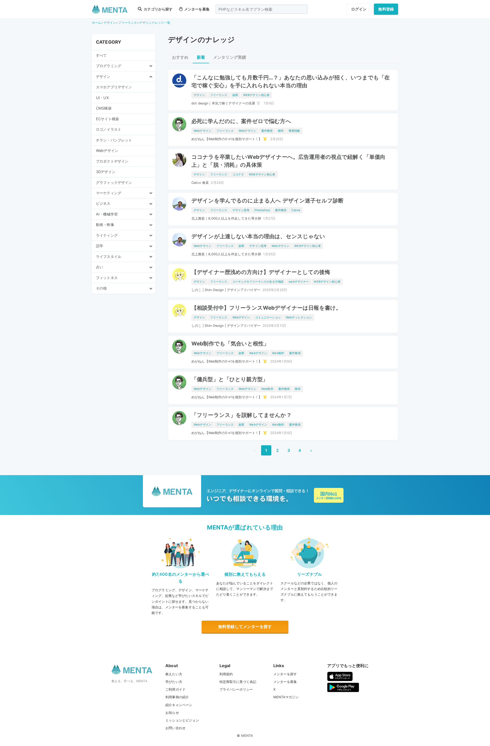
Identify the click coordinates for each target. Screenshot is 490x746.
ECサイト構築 (107, 119)
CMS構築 (104, 108)
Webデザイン (107, 150)
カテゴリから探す (158, 9)
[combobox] (262, 9)
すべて (101, 55)
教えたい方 (173, 674)
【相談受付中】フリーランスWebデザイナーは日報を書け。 (266, 308)
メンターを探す (285, 674)
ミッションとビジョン (182, 720)
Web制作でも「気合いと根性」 (230, 343)
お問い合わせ (175, 728)
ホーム (96, 23)
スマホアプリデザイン (114, 87)
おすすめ (180, 57)
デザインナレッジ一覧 (154, 23)
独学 (281, 131)
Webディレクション (299, 317)
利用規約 (226, 674)
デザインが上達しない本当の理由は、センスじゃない (258, 236)
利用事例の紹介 (177, 697)
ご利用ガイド (175, 689)
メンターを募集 (196, 9)
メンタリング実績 (229, 57)
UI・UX (102, 97)
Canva (295, 210)
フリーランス (127, 23)
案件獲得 (267, 131)
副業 (235, 95)
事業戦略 (294, 131)
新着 (201, 57)
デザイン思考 (241, 210)
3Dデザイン (105, 172)
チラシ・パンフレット (114, 140)
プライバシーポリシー (236, 689)
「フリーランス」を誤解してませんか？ (241, 415)
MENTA (247, 735)
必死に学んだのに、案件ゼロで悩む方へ (241, 121)
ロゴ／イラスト (108, 129)
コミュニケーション (268, 317)
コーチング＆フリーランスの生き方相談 (258, 281)
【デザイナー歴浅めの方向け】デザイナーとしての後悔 (260, 272)
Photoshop (262, 210)
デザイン (110, 23)
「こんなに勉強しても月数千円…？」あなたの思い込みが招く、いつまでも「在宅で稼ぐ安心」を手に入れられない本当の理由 (290, 81)
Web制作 (278, 353)
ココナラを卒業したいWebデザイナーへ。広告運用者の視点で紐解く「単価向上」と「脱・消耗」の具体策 (288, 161)
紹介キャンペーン (178, 705)
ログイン (359, 9)
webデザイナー (299, 281)
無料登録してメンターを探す (245, 626)
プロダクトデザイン (112, 161)
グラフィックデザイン (114, 182)
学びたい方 (173, 682)
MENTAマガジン (286, 697)
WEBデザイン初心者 (256, 95)
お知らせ (172, 713)
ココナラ (238, 174)
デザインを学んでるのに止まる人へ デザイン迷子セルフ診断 (267, 200)
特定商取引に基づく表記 (237, 682)
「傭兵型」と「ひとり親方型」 (229, 379)
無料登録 (386, 9)
